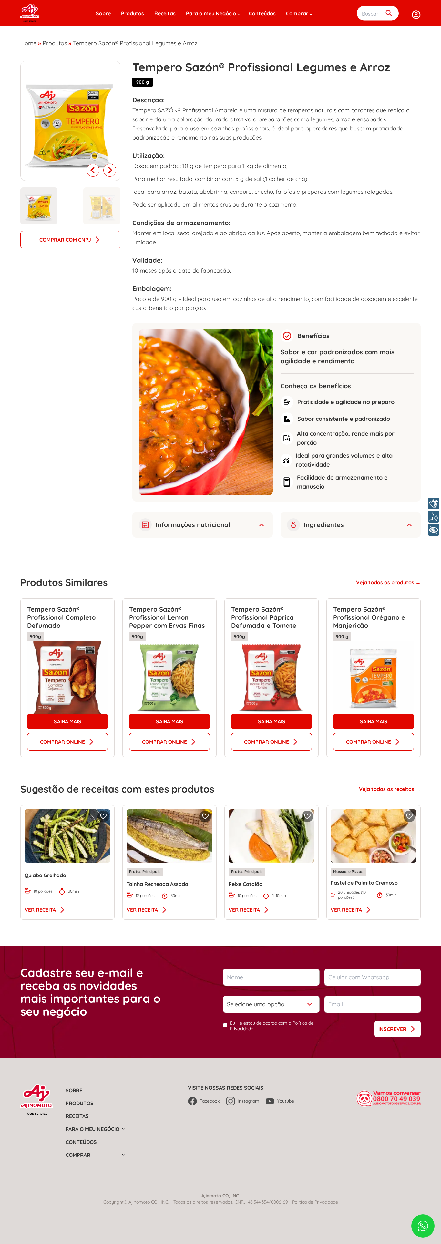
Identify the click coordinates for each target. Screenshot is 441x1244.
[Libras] (433, 503)
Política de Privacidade (315, 1202)
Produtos (132, 13)
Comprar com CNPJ (65, 239)
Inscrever (392, 1029)
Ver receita (40, 910)
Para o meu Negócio (211, 13)
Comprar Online (62, 742)
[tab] (38, 205)
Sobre (103, 13)
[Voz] (433, 517)
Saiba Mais (67, 721)
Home (28, 43)
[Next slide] (109, 170)
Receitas (165, 13)
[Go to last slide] (93, 170)
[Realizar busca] (389, 13)
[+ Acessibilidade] (433, 530)
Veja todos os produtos (385, 582)
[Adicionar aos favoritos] (103, 816)
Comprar (297, 13)
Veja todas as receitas (387, 789)
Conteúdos (262, 13)
